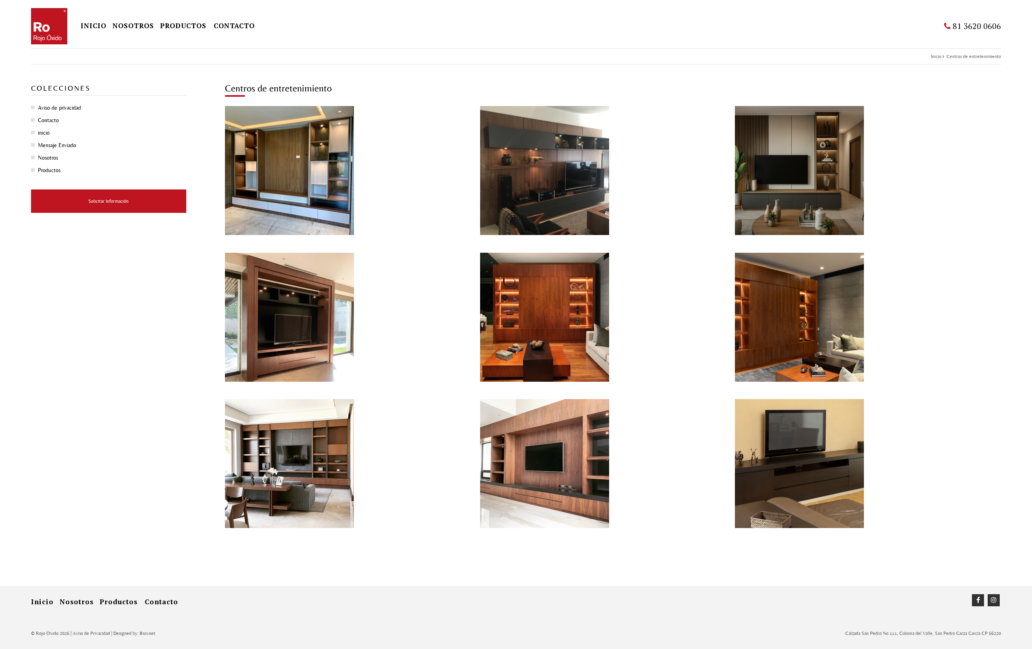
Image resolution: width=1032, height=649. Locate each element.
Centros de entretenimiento (974, 56)
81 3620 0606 (976, 26)
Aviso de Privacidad (91, 633)
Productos (183, 25)
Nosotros (133, 25)
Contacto (234, 25)
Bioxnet (147, 633)
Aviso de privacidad (59, 107)
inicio (93, 25)
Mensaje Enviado (57, 145)
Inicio (936, 56)
